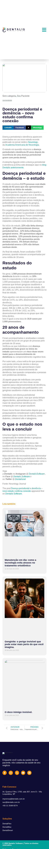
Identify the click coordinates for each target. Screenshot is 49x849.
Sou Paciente (23, 96)
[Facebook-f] (4, 773)
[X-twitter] (17, 773)
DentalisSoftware (37, 474)
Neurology (33, 142)
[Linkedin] (29, 773)
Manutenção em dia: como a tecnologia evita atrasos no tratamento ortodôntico (20, 563)
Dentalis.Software (21, 476)
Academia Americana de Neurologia (22, 145)
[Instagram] (11, 773)
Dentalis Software (13, 494)
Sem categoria (9, 96)
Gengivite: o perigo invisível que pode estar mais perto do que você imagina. (24, 644)
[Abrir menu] (44, 29)
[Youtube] (23, 773)
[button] (8, 127)
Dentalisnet (20, 479)
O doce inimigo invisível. (18, 712)
